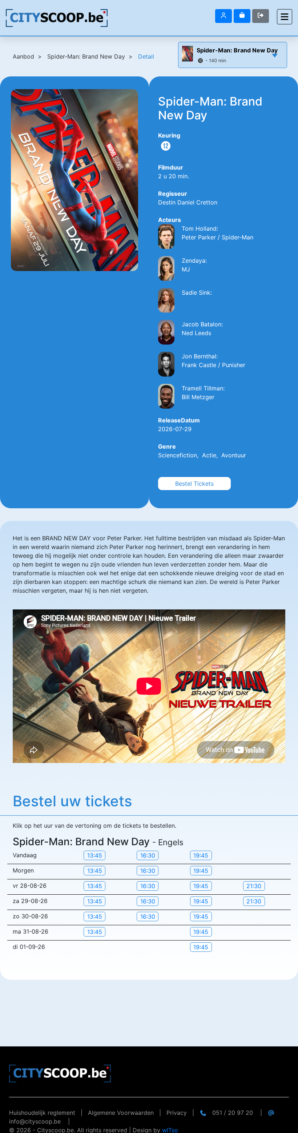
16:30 (147, 855)
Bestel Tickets (194, 483)
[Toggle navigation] (284, 16)
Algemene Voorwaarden (121, 1112)
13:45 (94, 855)
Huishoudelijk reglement (42, 1112)
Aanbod (23, 56)
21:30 (253, 886)
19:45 (200, 855)
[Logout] (223, 16)
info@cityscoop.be (35, 1121)
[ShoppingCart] (242, 16)
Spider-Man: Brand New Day (237, 50)
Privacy (176, 1112)
